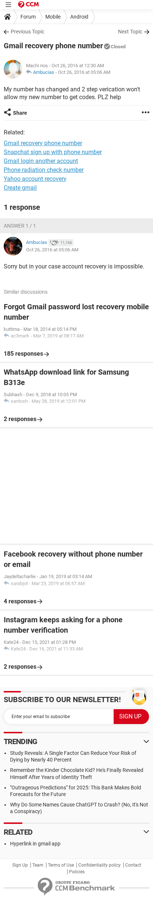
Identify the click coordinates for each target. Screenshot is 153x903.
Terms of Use (61, 865)
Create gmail (20, 187)
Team (37, 865)
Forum (28, 17)
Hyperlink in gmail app (35, 844)
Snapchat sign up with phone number (53, 152)
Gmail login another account (41, 160)
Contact (133, 865)
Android (79, 17)
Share (20, 113)
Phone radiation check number (44, 169)
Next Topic (130, 32)
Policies (77, 871)
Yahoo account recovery (35, 178)
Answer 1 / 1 (20, 226)
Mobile (53, 17)
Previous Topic (27, 32)
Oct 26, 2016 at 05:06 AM (84, 72)
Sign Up (20, 865)
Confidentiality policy (99, 865)
